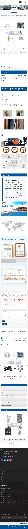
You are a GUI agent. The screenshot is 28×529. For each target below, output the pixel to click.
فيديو (1, 479)
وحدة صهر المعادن (4, 392)
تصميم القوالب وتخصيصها (5, 397)
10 (18, 443)
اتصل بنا (2, 481)
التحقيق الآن (23, 523)
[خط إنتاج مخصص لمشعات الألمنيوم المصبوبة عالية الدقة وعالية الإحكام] (14, 424)
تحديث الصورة (8, 320)
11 (19, 443)
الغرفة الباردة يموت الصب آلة (6, 496)
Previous (0, 365)
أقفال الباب (4, 331)
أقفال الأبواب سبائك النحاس (20, 331)
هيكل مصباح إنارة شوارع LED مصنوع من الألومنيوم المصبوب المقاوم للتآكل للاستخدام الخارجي (14, 377)
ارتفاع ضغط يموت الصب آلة (6, 488)
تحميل (2, 477)
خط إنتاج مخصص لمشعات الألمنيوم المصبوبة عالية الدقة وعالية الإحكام (14, 440)
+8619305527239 (6, 453)
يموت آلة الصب (4, 387)
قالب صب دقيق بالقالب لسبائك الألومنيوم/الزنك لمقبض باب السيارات (16, 340)
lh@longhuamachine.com (8, 456)
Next (27, 365)
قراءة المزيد (13, 380)
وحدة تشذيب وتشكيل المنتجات (6, 400)
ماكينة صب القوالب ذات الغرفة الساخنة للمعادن (9, 390)
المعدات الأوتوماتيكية (5, 402)
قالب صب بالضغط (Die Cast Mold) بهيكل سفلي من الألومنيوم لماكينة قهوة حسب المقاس (16, 338)
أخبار (1, 475)
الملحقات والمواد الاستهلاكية (6, 405)
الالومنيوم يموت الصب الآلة (5, 494)
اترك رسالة (14, 526)
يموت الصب (10, 331)
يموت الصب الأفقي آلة (5, 492)
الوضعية (2, 473)
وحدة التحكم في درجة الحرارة (6, 395)
